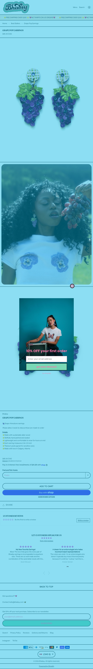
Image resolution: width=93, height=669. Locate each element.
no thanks (46, 373)
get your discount (46, 366)
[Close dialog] (72, 286)
